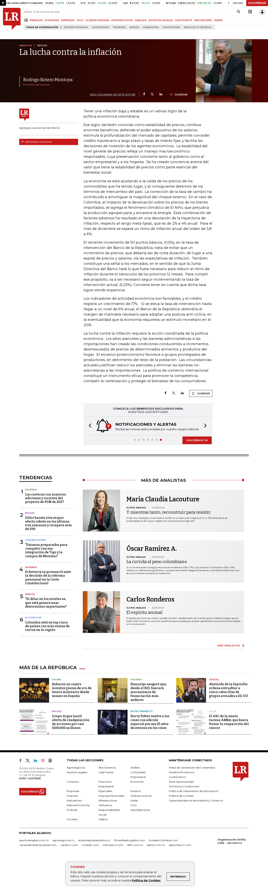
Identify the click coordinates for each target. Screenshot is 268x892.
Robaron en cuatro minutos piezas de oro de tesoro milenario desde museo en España (72, 690)
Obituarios (105, 805)
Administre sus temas (38, 141)
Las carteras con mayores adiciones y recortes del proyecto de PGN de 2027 (45, 498)
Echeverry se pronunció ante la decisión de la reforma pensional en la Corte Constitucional (48, 577)
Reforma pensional (76, 27)
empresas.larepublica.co (94, 840)
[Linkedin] (161, 94)
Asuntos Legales (77, 772)
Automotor (33, 617)
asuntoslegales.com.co (34, 840)
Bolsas (30, 513)
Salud (213, 711)
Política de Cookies (146, 880)
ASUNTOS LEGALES (160, 20)
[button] (89, 426)
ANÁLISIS (140, 20)
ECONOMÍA (52, 20)
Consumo (73, 781)
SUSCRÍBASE (257, 3)
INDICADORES (203, 20)
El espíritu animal (144, 612)
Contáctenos (177, 777)
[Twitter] (152, 94)
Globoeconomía (140, 795)
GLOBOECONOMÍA (97, 20)
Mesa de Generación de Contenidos (192, 767)
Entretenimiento (141, 711)
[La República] (12, 19)
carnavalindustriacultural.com (38, 845)
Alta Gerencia (107, 767)
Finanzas (72, 795)
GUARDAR (181, 94)
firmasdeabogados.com (129, 840)
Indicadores (74, 800)
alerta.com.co (156, 845)
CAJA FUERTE (183, 20)
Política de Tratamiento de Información (194, 791)
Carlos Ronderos (150, 599)
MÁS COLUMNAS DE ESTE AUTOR (112, 94)
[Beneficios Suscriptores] (250, 12)
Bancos (134, 27)
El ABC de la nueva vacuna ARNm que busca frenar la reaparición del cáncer (229, 722)
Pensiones (119, 27)
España (56, 679)
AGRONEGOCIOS (122, 20)
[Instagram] (44, 761)
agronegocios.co (64, 840)
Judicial (214, 679)
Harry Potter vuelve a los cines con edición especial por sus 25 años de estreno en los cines (149, 722)
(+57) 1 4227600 (30, 778)
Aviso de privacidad (181, 781)
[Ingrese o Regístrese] (262, 12)
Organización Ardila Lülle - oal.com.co (232, 841)
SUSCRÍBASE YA (197, 440)
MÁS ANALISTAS (228, 645)
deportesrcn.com (180, 845)
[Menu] (27, 20)
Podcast (72, 809)
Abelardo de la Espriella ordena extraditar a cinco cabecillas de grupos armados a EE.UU (228, 690)
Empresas (73, 791)
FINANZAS (36, 20)
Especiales (105, 791)
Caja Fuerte (105, 772)
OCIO (80, 20)
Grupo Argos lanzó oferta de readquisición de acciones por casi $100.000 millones (70, 722)
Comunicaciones (35, 540)
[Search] (238, 12)
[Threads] (51, 761)
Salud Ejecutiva (140, 809)
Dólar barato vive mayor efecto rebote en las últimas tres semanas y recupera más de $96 (48, 523)
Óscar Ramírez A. (151, 548)
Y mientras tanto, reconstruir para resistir (168, 512)
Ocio (133, 805)
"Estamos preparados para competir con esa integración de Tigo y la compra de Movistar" (46, 550)
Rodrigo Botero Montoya (48, 79)
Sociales (72, 819)
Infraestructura (107, 800)
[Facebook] (144, 94)
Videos (102, 819)
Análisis (134, 767)
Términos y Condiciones (184, 786)
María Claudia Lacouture (162, 499)
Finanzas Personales (111, 795)
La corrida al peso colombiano (156, 561)
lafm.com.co (135, 845)
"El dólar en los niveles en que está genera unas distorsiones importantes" (46, 602)
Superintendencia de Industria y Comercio (196, 800)
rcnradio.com (90, 845)
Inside (134, 800)
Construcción (171, 27)
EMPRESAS (68, 20)
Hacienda (31, 489)
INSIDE (218, 20)
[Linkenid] (37, 761)
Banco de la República (198, 27)
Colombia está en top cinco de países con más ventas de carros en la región (47, 626)
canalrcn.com (69, 845)
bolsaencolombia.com (163, 840)
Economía (136, 781)
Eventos (135, 791)
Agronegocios (76, 767)
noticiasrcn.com (113, 845)
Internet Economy (78, 805)
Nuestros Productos (181, 772)
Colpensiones (100, 27)
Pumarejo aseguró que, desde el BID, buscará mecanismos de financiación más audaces (148, 692)
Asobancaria (151, 27)
